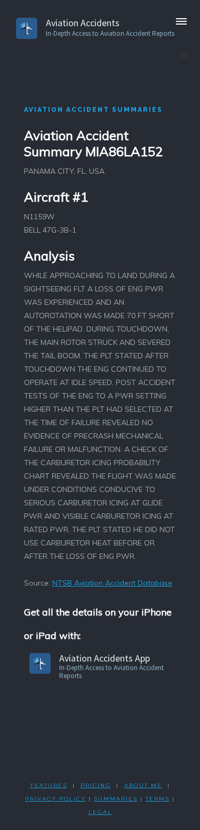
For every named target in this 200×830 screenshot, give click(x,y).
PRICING (96, 785)
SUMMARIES (116, 798)
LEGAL (100, 812)
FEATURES (48, 785)
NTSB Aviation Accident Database (112, 583)
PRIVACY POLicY (55, 798)
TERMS (158, 798)
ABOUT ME (143, 785)
